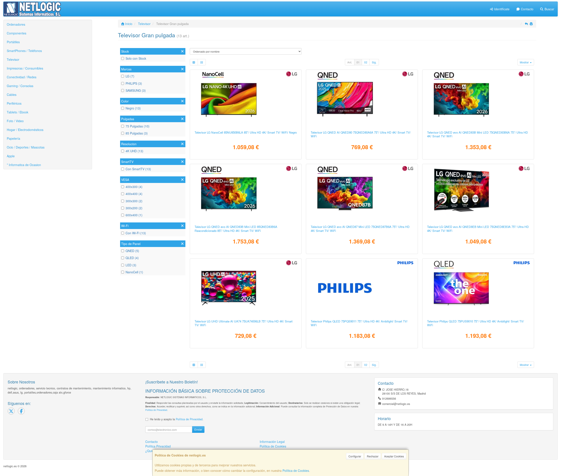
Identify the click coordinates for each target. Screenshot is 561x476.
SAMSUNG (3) (136, 90)
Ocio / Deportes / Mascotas (25, 147)
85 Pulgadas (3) (137, 133)
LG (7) (130, 76)
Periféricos (14, 103)
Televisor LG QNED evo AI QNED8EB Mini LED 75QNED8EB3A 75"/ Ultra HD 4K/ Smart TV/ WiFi (478, 229)
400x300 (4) (134, 186)
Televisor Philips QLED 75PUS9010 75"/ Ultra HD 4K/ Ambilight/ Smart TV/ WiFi (475, 323)
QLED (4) (132, 258)
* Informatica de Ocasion (24, 165)
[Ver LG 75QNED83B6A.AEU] (478, 99)
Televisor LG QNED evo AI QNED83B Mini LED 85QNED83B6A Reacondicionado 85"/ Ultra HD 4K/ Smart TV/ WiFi (236, 229)
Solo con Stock (136, 58)
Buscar (549, 9)
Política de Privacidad (156, 410)
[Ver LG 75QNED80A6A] (362, 99)
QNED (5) (132, 251)
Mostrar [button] (524, 62)
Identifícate (501, 9)
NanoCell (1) (134, 272)
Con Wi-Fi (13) (136, 233)
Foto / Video (15, 121)
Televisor (13, 59)
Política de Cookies (295, 470)
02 (365, 62)
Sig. (374, 62)
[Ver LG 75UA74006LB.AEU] (246, 288)
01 (358, 62)
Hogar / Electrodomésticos (25, 129)
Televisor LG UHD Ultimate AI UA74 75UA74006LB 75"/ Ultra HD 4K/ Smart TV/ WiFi (244, 323)
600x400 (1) (134, 215)
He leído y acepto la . (176, 419)
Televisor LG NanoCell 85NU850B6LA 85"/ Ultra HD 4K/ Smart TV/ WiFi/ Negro (246, 132)
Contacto (526, 9)
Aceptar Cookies (394, 456)
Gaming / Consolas (20, 86)
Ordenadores (16, 24)
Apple (11, 156)
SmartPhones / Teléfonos (24, 50)
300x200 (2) (134, 208)
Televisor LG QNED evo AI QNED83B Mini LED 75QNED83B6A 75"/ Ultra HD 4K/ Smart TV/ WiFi (477, 134)
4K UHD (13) (134, 151)
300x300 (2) (134, 201)
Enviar (198, 429)
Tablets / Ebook (17, 112)
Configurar (354, 456)
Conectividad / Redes (21, 77)
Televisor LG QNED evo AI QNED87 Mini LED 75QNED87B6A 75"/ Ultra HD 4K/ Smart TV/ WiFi (360, 229)
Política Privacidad (158, 446)
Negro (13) (133, 108)
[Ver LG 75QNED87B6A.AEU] (362, 193)
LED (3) (131, 265)
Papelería (13, 138)
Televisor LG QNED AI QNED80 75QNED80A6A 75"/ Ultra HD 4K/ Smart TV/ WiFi (361, 134)
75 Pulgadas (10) (137, 126)
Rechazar (372, 456)
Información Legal (272, 441)
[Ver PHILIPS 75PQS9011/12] (362, 288)
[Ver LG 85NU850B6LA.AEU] (246, 99)
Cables (11, 94)
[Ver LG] (246, 193)
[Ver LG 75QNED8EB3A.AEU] (478, 193)
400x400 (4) (134, 193)
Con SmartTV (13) (138, 169)
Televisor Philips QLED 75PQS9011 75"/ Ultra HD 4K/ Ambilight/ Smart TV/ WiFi (359, 323)
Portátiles (13, 42)
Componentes (16, 33)
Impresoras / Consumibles (25, 68)
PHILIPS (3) (134, 83)
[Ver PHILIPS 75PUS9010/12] (478, 288)
